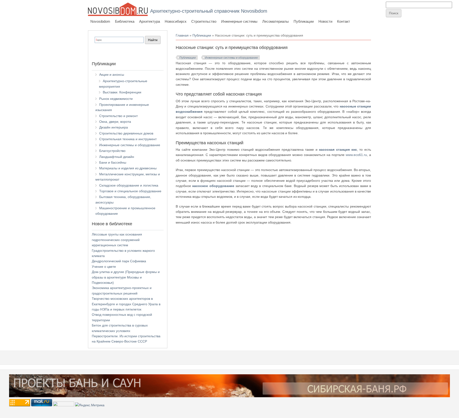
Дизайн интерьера (113, 127)
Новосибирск (175, 21)
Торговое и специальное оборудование (130, 191)
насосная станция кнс (338, 149)
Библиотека (124, 21)
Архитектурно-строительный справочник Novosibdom (208, 11)
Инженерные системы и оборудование (231, 57)
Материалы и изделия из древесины (128, 168)
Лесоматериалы (275, 21)
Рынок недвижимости (116, 99)
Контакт (343, 21)
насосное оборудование (213, 186)
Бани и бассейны (112, 162)
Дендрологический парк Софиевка (119, 261)
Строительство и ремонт (118, 116)
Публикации (304, 21)
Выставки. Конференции (122, 92)
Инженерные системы (239, 21)
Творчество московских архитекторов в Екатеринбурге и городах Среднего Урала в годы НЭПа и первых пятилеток (126, 304)
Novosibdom (100, 21)
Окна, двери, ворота (115, 121)
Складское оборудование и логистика (128, 185)
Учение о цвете (104, 266)
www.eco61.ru (356, 155)
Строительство (203, 21)
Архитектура (149, 21)
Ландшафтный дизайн (116, 157)
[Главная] (118, 9)
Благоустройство (112, 151)
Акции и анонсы (111, 74)
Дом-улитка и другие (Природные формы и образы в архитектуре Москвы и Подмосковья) (126, 277)
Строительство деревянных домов (126, 133)
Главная (182, 35)
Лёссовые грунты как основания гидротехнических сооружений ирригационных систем (117, 239)
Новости (325, 21)
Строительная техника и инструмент (128, 139)
